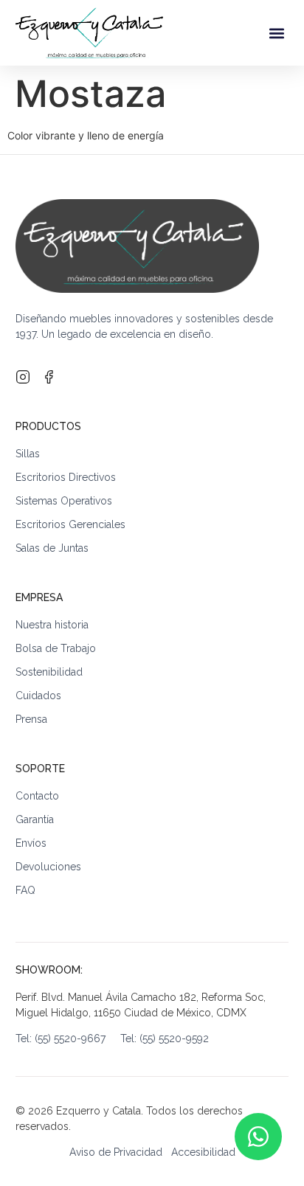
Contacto (37, 796)
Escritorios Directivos (65, 477)
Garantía (34, 819)
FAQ (25, 890)
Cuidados (38, 695)
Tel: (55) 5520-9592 (164, 1038)
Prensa (31, 719)
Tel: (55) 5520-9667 (67, 1038)
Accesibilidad (203, 1152)
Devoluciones (48, 867)
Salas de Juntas (52, 548)
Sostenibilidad (49, 672)
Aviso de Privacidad (115, 1152)
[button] (276, 33)
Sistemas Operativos (63, 501)
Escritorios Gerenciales (70, 524)
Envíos (30, 843)
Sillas (27, 454)
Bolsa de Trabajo (55, 648)
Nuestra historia (52, 625)
